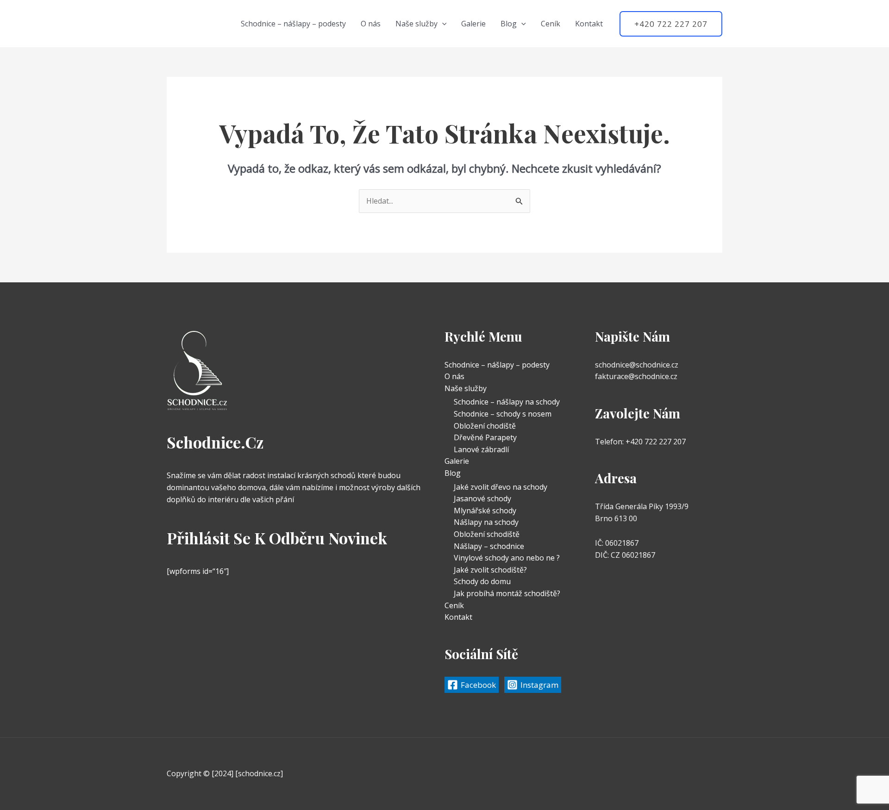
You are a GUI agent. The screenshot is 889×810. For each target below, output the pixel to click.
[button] (442, 24)
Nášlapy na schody (486, 522)
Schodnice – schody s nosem (502, 414)
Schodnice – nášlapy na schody (507, 402)
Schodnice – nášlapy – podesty (293, 24)
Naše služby (416, 24)
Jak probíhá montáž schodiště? (507, 593)
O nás (371, 24)
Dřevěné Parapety (485, 437)
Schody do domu (482, 581)
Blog (509, 24)
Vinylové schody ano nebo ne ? (507, 558)
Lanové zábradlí (481, 449)
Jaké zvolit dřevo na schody (500, 487)
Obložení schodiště (487, 534)
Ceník (550, 24)
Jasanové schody (482, 498)
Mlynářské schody (485, 510)
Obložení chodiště (485, 426)
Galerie (473, 24)
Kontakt (589, 24)
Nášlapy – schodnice (489, 546)
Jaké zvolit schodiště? (490, 570)
